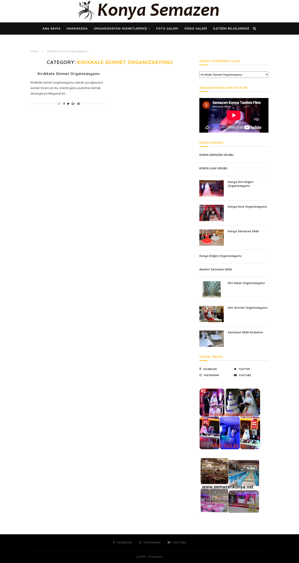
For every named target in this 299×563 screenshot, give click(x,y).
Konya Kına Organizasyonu (247, 206)
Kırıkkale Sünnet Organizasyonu (69, 73)
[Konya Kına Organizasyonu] (211, 213)
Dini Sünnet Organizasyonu (247, 308)
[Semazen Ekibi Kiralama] (211, 339)
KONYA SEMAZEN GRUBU (216, 155)
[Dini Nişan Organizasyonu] (211, 289)
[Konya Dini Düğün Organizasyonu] (211, 188)
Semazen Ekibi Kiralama (245, 332)
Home (34, 51)
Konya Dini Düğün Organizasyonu (240, 184)
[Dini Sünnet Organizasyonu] (211, 314)
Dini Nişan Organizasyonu (246, 283)
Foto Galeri (167, 28)
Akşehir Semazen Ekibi (215, 269)
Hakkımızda (77, 28)
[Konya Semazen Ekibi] (211, 237)
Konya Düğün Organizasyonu (220, 256)
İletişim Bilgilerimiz (231, 28)
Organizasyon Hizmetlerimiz (120, 28)
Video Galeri (195, 28)
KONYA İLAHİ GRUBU (213, 168)
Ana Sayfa (52, 28)
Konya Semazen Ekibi (243, 231)
